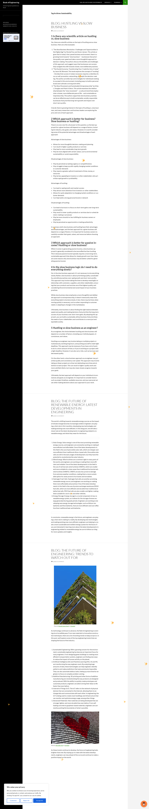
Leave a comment (58, 31)
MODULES (107, 2)
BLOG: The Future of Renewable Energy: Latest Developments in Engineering (74, 406)
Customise (13, 800)
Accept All (39, 800)
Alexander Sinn (59, 745)
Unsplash (73, 626)
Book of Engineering (11, 2)
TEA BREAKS (117, 2)
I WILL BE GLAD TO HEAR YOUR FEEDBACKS (91, 2)
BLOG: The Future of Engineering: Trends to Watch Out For (72, 554)
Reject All (26, 800)
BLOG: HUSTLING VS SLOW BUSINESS (71, 25)
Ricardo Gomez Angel (63, 626)
